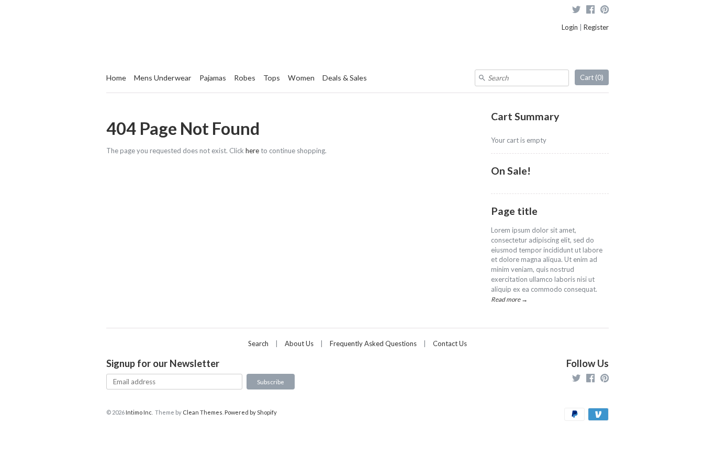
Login (570, 27)
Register (596, 27)
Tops (271, 77)
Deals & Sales (344, 77)
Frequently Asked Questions (373, 343)
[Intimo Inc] (158, 15)
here (252, 150)
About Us (299, 343)
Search (258, 343)
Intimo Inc (139, 412)
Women (301, 77)
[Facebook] (590, 10)
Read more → (509, 299)
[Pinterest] (604, 10)
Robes (244, 77)
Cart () (592, 77)
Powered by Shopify (251, 412)
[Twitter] (576, 10)
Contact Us (450, 343)
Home (116, 77)
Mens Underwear (163, 77)
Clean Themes (202, 412)
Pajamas (212, 77)
